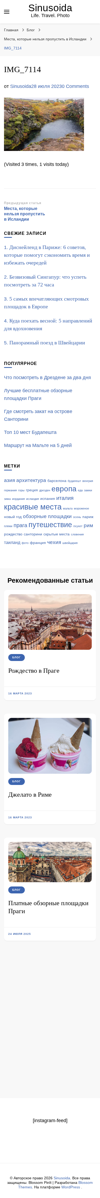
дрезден (44, 490)
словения (77, 534)
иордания (18, 498)
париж (87, 517)
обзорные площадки (47, 516)
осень (77, 517)
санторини (33, 534)
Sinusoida (50, 7)
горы (21, 490)
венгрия (87, 481)
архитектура (31, 480)
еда (80, 490)
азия (9, 480)
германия (10, 490)
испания (47, 499)
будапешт (74, 481)
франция (38, 543)
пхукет (77, 526)
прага (20, 525)
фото (25, 542)
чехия (54, 542)
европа (64, 489)
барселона (56, 481)
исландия (32, 498)
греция (32, 490)
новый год (13, 517)
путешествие (50, 525)
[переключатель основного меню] (6, 12)
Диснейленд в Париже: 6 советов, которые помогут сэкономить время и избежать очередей (47, 255)
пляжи (8, 526)
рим (88, 525)
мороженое (81, 508)
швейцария (70, 542)
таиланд (12, 542)
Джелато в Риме (30, 794)
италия (65, 498)
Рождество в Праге (33, 670)
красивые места (33, 506)
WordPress (70, 1187)
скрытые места (56, 534)
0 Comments (75, 86)
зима (7, 498)
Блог (31, 30)
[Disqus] (50, 1029)
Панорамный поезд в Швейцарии (47, 342)
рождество (13, 534)
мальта (68, 508)
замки (88, 490)
